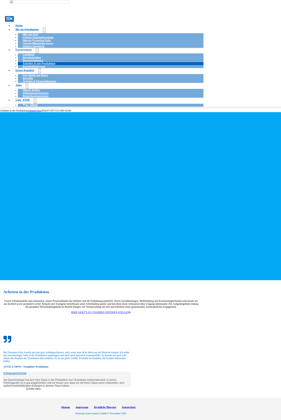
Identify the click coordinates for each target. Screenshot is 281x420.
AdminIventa (34, 110)
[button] (15, 373)
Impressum (82, 407)
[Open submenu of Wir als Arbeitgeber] (44, 30)
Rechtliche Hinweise (105, 407)
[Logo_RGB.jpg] (39, 2)
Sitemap (65, 407)
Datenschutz (129, 407)
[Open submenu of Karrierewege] (37, 50)
